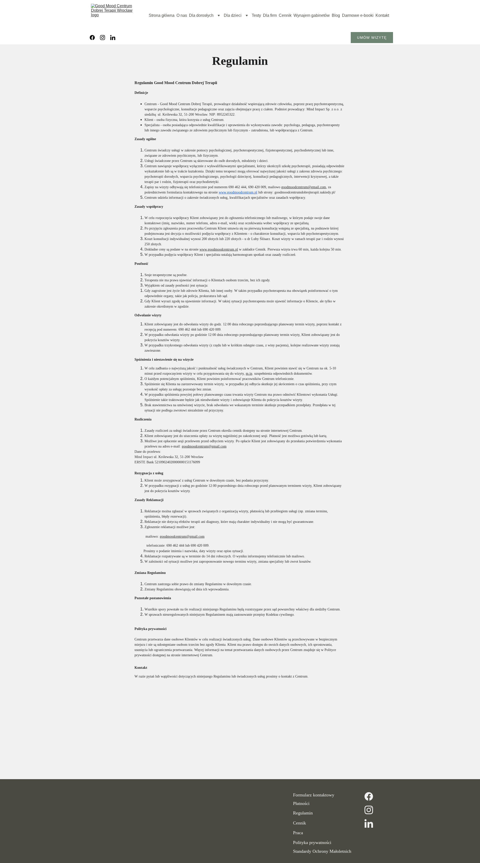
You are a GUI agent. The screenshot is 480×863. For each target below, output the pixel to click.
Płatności (301, 803)
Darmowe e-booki (358, 15)
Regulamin (303, 812)
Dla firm (270, 15)
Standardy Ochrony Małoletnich (322, 851)
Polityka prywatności (312, 842)
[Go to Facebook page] (92, 37)
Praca (298, 832)
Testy (256, 15)
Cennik (285, 15)
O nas (181, 15)
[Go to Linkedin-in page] (112, 37)
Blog (336, 15)
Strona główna (161, 15)
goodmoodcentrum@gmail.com (303, 187)
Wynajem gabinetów (312, 15)
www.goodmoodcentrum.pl (238, 192)
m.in (249, 373)
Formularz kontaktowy (313, 794)
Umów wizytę (371, 38)
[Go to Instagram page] (102, 37)
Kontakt (382, 15)
